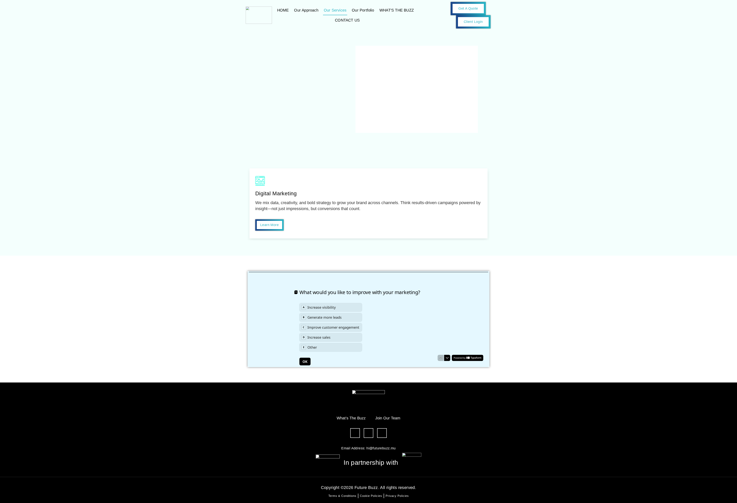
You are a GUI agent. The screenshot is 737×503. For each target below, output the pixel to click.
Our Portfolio (363, 10)
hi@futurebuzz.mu (381, 448)
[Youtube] (382, 433)
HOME (283, 10)
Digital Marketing (276, 193)
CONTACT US (347, 20)
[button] (251, 203)
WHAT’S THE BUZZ (396, 10)
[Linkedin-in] (368, 433)
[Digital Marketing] (260, 181)
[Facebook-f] (355, 433)
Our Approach (306, 10)
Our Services (335, 10)
